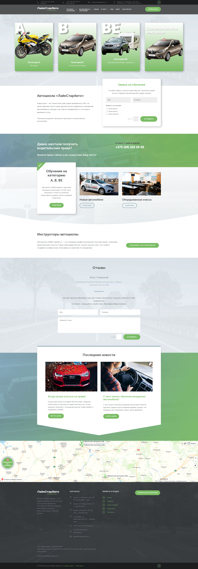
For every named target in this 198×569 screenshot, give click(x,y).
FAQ (112, 9)
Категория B (112, 111)
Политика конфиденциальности (48, 556)
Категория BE (113, 114)
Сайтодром (80, 566)
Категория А (112, 109)
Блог (118, 9)
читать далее (56, 416)
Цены (96, 9)
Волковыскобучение (84, 10)
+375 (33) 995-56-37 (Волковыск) (73, 2)
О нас (103, 9)
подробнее (56, 205)
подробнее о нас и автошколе (142, 245)
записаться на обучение (148, 493)
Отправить (149, 119)
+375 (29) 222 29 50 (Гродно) (47, 2)
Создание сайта (68, 566)
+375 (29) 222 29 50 (130, 147)
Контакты (126, 9)
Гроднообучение (71, 10)
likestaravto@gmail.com (99, 2)
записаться (153, 9)
